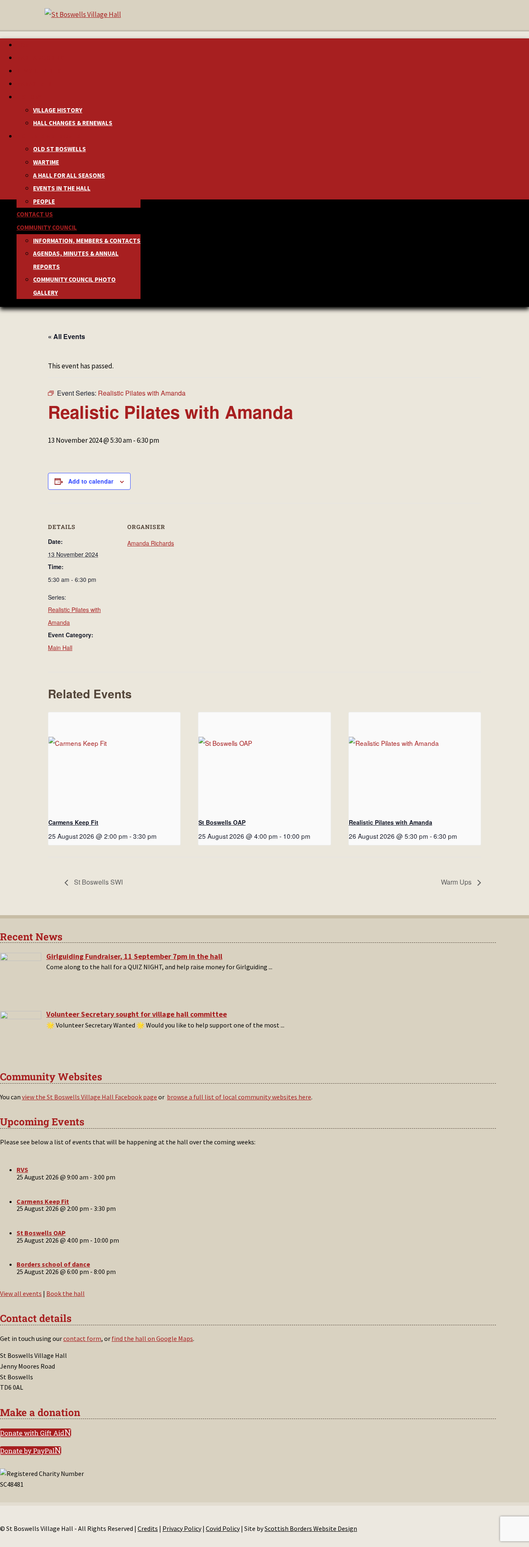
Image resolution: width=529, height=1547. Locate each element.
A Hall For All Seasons (69, 175)
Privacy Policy (181, 1528)
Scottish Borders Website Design (310, 1528)
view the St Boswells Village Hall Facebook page (89, 1097)
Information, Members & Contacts (87, 240)
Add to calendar (90, 481)
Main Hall (60, 647)
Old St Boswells (59, 149)
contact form (82, 1338)
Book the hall (65, 1293)
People (44, 201)
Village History (57, 110)
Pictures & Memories (49, 136)
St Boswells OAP (221, 822)
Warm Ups (457, 882)
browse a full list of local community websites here (239, 1097)
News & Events (39, 71)
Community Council (47, 227)
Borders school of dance (53, 1264)
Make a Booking (40, 58)
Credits (148, 1528)
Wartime (46, 162)
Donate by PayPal (27, 1450)
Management (36, 84)
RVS (22, 1169)
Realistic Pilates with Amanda (390, 822)
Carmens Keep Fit (73, 822)
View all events (21, 1293)
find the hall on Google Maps (152, 1338)
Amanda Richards (150, 543)
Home (25, 45)
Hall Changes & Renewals (72, 123)
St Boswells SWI (97, 882)
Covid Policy (223, 1528)
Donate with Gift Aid (32, 1432)
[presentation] (114, 761)
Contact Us (35, 214)
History (29, 97)
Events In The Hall (62, 188)
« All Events (66, 336)
